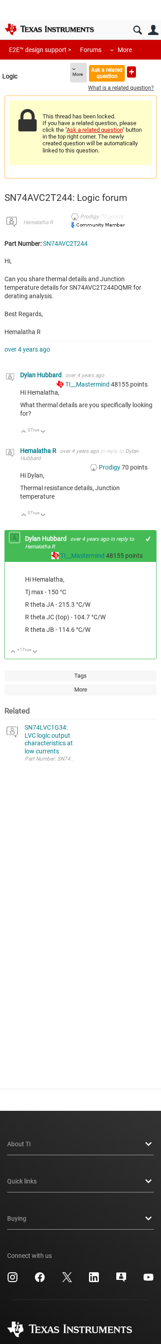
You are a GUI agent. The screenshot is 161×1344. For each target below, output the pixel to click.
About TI (19, 1144)
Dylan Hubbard (41, 374)
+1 (148, 538)
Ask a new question (131, 72)
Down (43, 432)
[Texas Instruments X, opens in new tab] (67, 1280)
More (125, 49)
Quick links (22, 1181)
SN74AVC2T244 (65, 243)
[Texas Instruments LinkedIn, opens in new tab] (94, 1280)
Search (137, 30)
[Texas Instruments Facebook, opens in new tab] (39, 1280)
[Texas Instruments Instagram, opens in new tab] (12, 1280)
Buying (16, 1218)
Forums (91, 49)
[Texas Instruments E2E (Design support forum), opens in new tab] (121, 1280)
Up (24, 432)
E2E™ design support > (40, 49)
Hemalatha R (38, 222)
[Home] (49, 29)
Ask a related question (107, 73)
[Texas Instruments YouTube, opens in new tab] (148, 1280)
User (153, 30)
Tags (80, 675)
